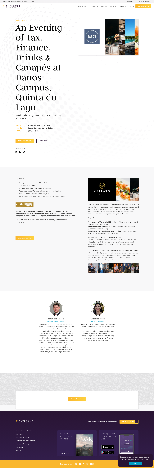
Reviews (147, 1)
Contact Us (33, 1)
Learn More (43, 141)
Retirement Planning (22, 444)
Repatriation (19, 447)
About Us (18, 450)
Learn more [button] (144, 459)
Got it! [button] (135, 463)
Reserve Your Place (24, 141)
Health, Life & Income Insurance (26, 441)
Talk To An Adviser (143, 6)
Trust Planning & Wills (22, 437)
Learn (140, 1)
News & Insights (131, 1)
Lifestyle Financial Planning (24, 431)
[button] (81, 6)
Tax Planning (19, 434)
